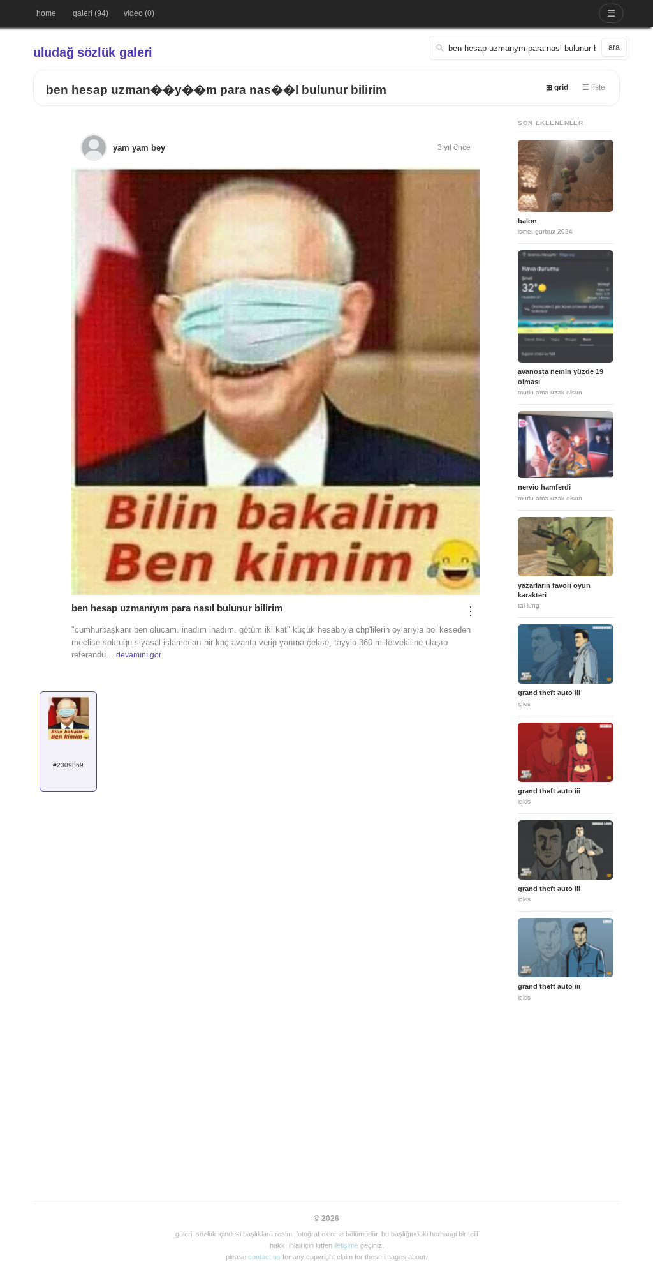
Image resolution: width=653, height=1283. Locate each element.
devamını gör (138, 654)
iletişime (346, 1245)
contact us (264, 1257)
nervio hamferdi (544, 487)
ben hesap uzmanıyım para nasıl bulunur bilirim (176, 608)
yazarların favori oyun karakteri (554, 590)
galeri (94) (90, 13)
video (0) (139, 13)
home (46, 13)
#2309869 (68, 765)
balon (527, 221)
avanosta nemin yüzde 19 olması (560, 376)
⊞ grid (557, 87)
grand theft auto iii (549, 692)
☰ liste (593, 87)
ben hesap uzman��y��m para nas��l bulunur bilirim (216, 89)
